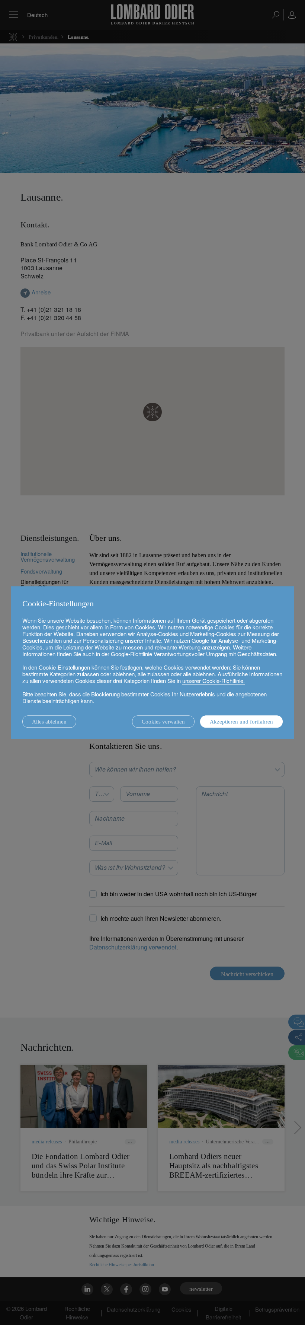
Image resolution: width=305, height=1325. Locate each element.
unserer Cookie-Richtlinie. (213, 680)
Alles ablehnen (49, 722)
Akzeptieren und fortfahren (241, 722)
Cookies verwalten (163, 722)
